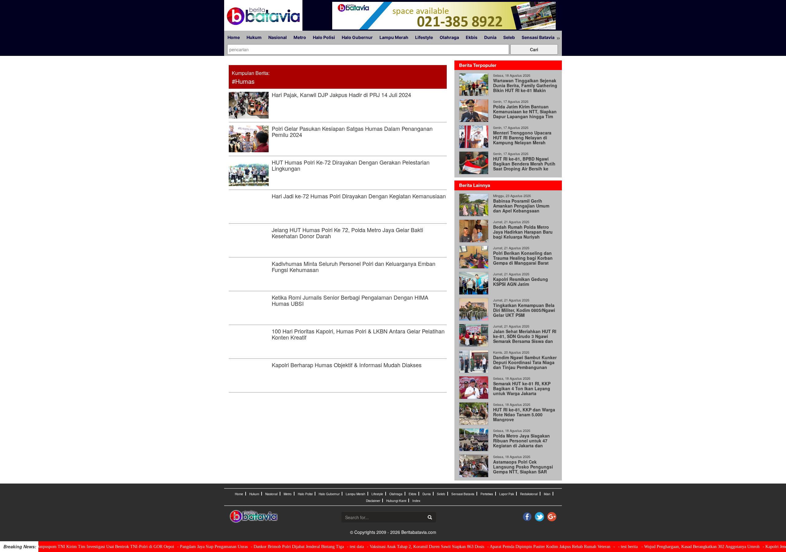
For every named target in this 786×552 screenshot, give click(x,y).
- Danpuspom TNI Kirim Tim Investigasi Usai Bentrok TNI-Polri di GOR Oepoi (88, 546)
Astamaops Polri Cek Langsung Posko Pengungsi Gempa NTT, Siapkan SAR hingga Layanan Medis (523, 469)
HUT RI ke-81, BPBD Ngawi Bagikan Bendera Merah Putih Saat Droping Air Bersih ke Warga (524, 166)
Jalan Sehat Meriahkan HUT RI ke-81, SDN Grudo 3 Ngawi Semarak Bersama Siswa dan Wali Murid (524, 338)
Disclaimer (373, 501)
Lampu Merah (393, 37)
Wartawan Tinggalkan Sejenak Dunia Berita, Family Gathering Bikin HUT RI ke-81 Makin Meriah (525, 87)
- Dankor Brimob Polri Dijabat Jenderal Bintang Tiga (282, 546)
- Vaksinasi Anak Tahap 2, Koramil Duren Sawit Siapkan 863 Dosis (410, 546)
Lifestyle (424, 37)
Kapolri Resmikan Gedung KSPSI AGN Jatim (520, 281)
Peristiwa (487, 494)
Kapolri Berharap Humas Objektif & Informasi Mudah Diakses (347, 365)
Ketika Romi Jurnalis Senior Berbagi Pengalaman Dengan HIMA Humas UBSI (350, 300)
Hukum (254, 37)
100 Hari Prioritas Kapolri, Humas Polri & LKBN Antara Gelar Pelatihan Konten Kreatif (358, 334)
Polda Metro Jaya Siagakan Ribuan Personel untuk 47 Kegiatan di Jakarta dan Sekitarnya (521, 443)
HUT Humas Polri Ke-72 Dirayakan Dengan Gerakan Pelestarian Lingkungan (351, 165)
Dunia (490, 37)
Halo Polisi (324, 37)
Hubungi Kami (396, 501)
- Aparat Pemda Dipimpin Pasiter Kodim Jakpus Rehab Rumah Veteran (533, 546)
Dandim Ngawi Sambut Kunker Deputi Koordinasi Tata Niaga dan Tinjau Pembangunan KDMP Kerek (525, 364)
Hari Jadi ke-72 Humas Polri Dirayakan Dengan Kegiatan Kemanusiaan (359, 196)
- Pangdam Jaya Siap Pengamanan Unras (197, 546)
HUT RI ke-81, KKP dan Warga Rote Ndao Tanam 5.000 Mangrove (524, 414)
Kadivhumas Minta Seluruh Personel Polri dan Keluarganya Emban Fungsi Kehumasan (353, 266)
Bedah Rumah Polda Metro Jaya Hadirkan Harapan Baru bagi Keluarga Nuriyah (523, 232)
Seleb (509, 37)
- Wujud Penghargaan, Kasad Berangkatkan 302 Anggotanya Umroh (685, 546)
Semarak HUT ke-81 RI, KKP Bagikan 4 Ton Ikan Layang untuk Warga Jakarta (522, 388)
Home (234, 37)
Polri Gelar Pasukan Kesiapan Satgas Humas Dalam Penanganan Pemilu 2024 (352, 131)
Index (416, 501)
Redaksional (529, 494)
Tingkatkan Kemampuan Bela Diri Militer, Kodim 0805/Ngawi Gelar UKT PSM (524, 310)
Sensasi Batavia (538, 37)
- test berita (613, 546)
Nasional (277, 37)
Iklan (547, 494)
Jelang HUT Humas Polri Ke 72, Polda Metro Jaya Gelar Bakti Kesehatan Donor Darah (347, 233)
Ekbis (471, 37)
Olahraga (449, 37)
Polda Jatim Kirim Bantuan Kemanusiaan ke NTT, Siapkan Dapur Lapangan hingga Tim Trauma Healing (525, 113)
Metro (300, 37)
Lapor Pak (506, 494)
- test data (340, 546)
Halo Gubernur (357, 37)
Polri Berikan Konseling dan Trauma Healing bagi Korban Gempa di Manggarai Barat (523, 258)
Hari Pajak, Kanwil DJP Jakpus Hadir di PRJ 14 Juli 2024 (341, 95)
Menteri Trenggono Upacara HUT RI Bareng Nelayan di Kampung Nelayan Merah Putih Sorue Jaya (522, 140)
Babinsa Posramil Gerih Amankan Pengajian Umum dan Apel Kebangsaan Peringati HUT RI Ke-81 (521, 208)
